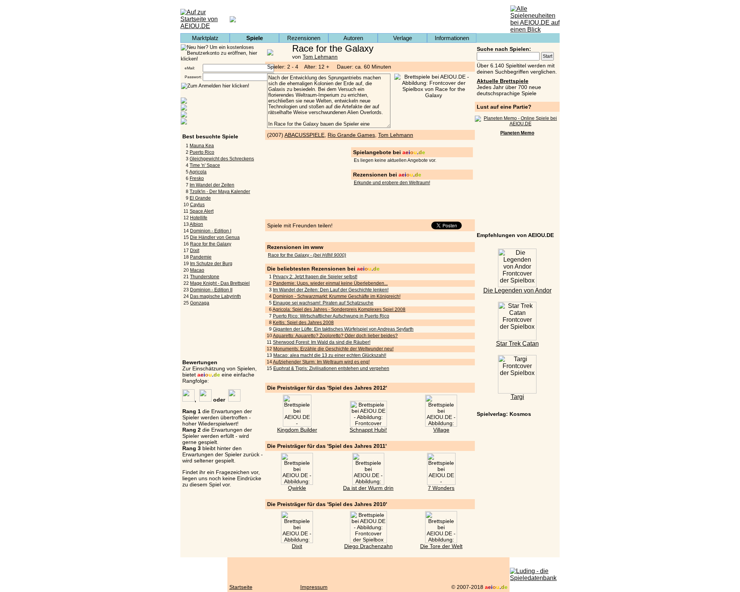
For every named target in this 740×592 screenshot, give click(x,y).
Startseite (240, 587)
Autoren (353, 38)
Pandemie (201, 257)
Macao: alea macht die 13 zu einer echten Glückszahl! (329, 355)
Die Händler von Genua (215, 237)
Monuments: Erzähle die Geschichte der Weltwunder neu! (333, 349)
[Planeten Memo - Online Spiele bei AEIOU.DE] (517, 123)
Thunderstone (204, 276)
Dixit (194, 250)
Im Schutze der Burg (211, 263)
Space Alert (202, 211)
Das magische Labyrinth (215, 296)
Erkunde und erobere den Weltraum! (392, 182)
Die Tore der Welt (441, 546)
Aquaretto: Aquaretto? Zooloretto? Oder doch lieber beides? (335, 335)
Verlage (402, 38)
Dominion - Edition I (210, 231)
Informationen (452, 38)
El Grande (200, 198)
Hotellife (198, 217)
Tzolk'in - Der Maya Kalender (220, 191)
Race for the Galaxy (210, 244)
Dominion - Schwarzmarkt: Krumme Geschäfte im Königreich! (336, 296)
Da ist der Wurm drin (368, 488)
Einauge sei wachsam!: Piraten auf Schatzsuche (323, 303)
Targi (517, 397)
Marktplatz (205, 38)
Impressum (314, 587)
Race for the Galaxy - (307, 255)
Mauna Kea (202, 145)
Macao (197, 270)
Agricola (198, 172)
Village (441, 430)
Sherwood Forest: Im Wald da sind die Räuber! (321, 342)
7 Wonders (441, 488)
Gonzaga (199, 303)
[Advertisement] (517, 185)
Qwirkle (297, 488)
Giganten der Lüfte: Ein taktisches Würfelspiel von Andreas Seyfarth (343, 329)
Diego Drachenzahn (368, 546)
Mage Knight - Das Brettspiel (220, 283)
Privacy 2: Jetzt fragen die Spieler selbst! (315, 276)
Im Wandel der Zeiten (212, 185)
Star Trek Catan (517, 343)
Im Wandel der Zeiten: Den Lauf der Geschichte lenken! (330, 290)
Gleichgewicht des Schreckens (222, 158)
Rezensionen (303, 38)
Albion (196, 224)
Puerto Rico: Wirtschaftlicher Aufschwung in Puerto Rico (331, 316)
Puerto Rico (202, 152)
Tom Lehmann (320, 57)
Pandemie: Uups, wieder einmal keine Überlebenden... (330, 283)
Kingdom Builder (297, 430)
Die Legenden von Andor (517, 290)
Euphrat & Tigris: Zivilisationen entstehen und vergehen (331, 368)
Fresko (197, 178)
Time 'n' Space (205, 165)
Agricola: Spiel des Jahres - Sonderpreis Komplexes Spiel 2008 (338, 309)
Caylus (197, 204)
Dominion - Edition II (211, 290)
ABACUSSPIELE (304, 135)
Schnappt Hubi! (368, 430)
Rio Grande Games (351, 135)
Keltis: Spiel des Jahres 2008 (303, 322)
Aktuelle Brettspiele (502, 81)
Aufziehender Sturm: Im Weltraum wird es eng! (321, 362)
